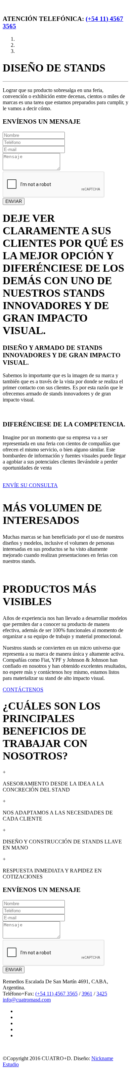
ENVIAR (13, 201)
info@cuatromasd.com (27, 1000)
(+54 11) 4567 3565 (56, 993)
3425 (101, 993)
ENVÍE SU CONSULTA (30, 485)
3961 (87, 993)
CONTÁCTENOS (23, 689)
